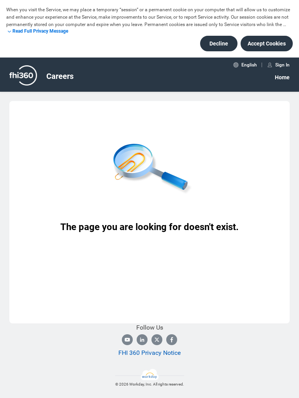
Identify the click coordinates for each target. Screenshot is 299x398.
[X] (156, 339)
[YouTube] (127, 339)
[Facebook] (171, 339)
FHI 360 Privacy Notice (149, 352)
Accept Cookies (267, 43)
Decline (218, 43)
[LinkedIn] (142, 339)
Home (282, 77)
